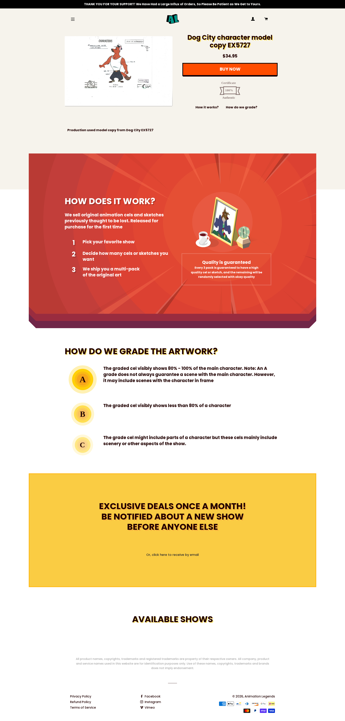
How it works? (207, 107)
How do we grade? (241, 107)
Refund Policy (80, 702)
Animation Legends (260, 696)
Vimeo (149, 707)
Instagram (152, 702)
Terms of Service (83, 707)
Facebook (152, 696)
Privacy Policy (80, 696)
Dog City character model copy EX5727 (230, 41)
